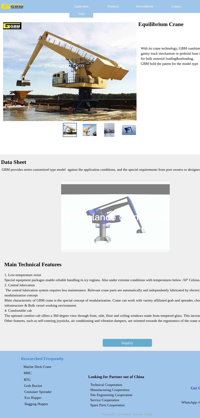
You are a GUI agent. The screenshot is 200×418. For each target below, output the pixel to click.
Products (113, 6)
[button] (7, 71)
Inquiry (127, 343)
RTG (27, 380)
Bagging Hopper (36, 404)
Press (81, 13)
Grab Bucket (33, 386)
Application (81, 6)
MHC (28, 373)
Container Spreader (38, 392)
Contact (176, 6)
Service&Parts (144, 6)
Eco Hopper (32, 398)
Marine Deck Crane (37, 367)
